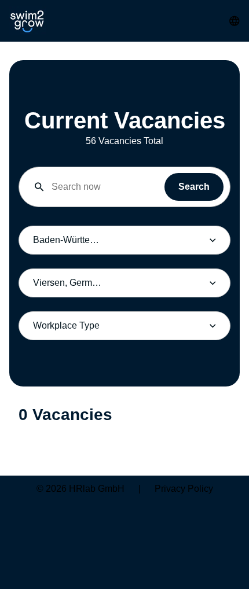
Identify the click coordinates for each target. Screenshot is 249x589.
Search (194, 187)
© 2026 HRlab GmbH (80, 489)
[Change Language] (234, 21)
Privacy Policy (184, 489)
